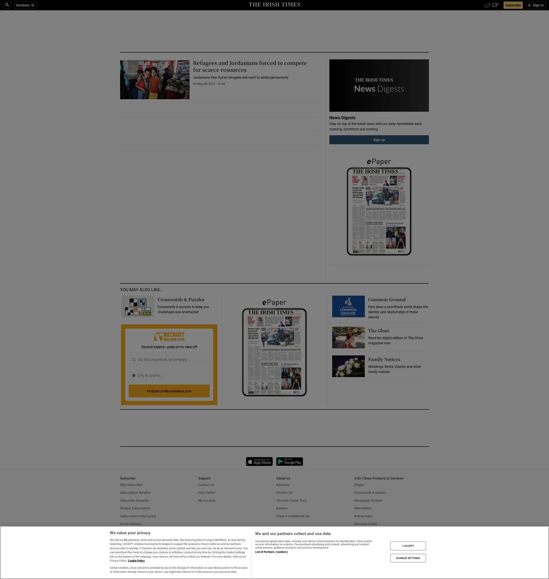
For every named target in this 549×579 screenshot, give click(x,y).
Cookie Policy (136, 560)
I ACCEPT (408, 545)
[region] (274, 552)
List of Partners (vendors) (271, 551)
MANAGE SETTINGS (408, 557)
